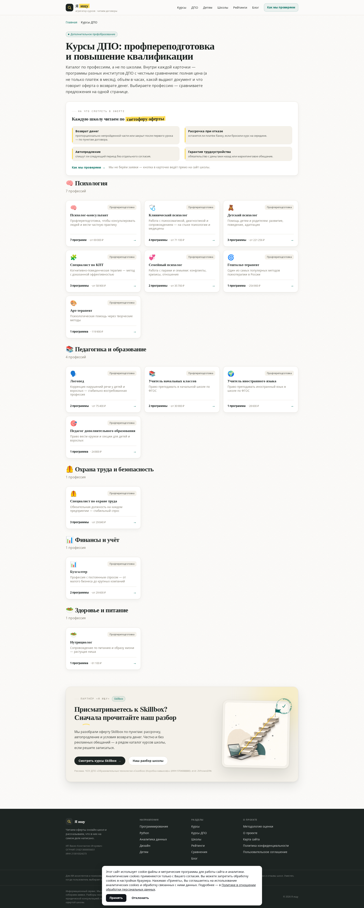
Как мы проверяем (281, 7)
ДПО (194, 7)
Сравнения (199, 852)
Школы (222, 7)
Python (144, 833)
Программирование (154, 826)
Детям (207, 7)
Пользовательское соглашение (265, 852)
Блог (255, 7)
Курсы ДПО (199, 833)
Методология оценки (258, 826)
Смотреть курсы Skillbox (100, 761)
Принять (116, 898)
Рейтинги (240, 7)
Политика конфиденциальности (266, 846)
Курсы (181, 7)
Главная (71, 22)
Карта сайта (251, 839)
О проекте (250, 833)
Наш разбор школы (148, 761)
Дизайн (145, 846)
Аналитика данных (153, 839)
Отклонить (140, 898)
